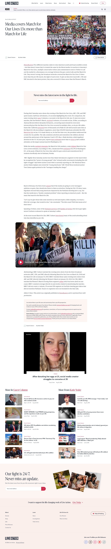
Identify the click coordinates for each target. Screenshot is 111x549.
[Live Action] (11, 3)
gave (39, 118)
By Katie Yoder (22, 57)
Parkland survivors (51, 209)
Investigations (36, 518)
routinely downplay (41, 146)
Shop (69, 3)
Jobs (6, 521)
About (7, 512)
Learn (41, 3)
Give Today (76, 502)
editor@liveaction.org (36, 309)
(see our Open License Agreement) (43, 318)
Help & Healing (85, 3)
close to (73, 139)
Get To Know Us (64, 512)
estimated (66, 149)
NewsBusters (28, 65)
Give (103, 3)
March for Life (28, 132)
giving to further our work (63, 305)
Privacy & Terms (20, 542)
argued (48, 186)
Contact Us (8, 527)
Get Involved (62, 3)
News (55, 3)
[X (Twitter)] (102, 9)
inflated (73, 146)
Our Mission (63, 516)
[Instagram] (105, 9)
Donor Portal (94, 3)
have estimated (56, 139)
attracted (41, 128)
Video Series (48, 3)
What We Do (35, 3)
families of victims (66, 209)
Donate (7, 516)
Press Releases (9, 524)
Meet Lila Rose (63, 518)
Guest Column (11, 57)
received (49, 120)
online (61, 281)
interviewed (60, 215)
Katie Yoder (75, 389)
